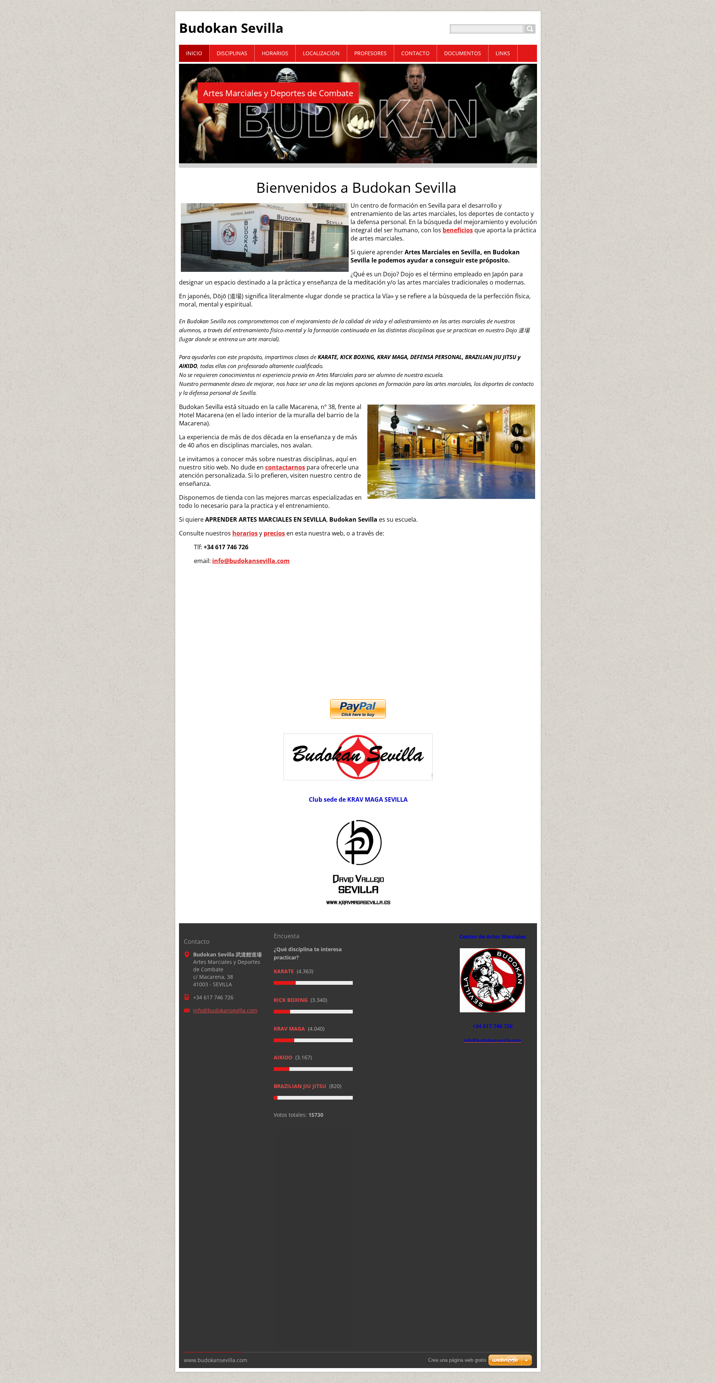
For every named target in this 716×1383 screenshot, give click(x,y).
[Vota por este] (313, 983)
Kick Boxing (291, 999)
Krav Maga (290, 1028)
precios (274, 533)
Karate (284, 971)
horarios (245, 533)
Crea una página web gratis (457, 1360)
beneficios (458, 230)
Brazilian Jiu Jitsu (301, 1086)
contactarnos (285, 467)
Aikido (284, 1057)
